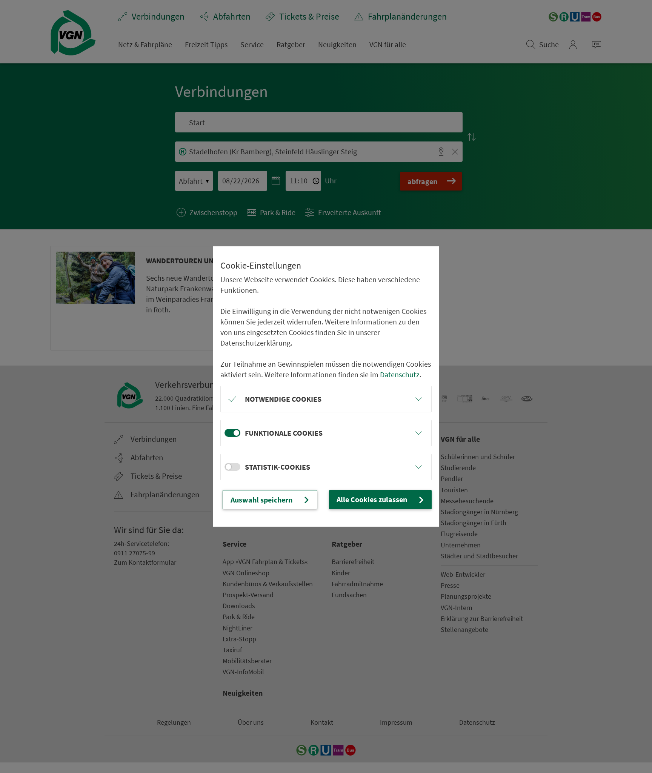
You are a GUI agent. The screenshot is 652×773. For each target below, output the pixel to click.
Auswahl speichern (261, 499)
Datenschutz (400, 374)
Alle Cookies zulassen (372, 499)
